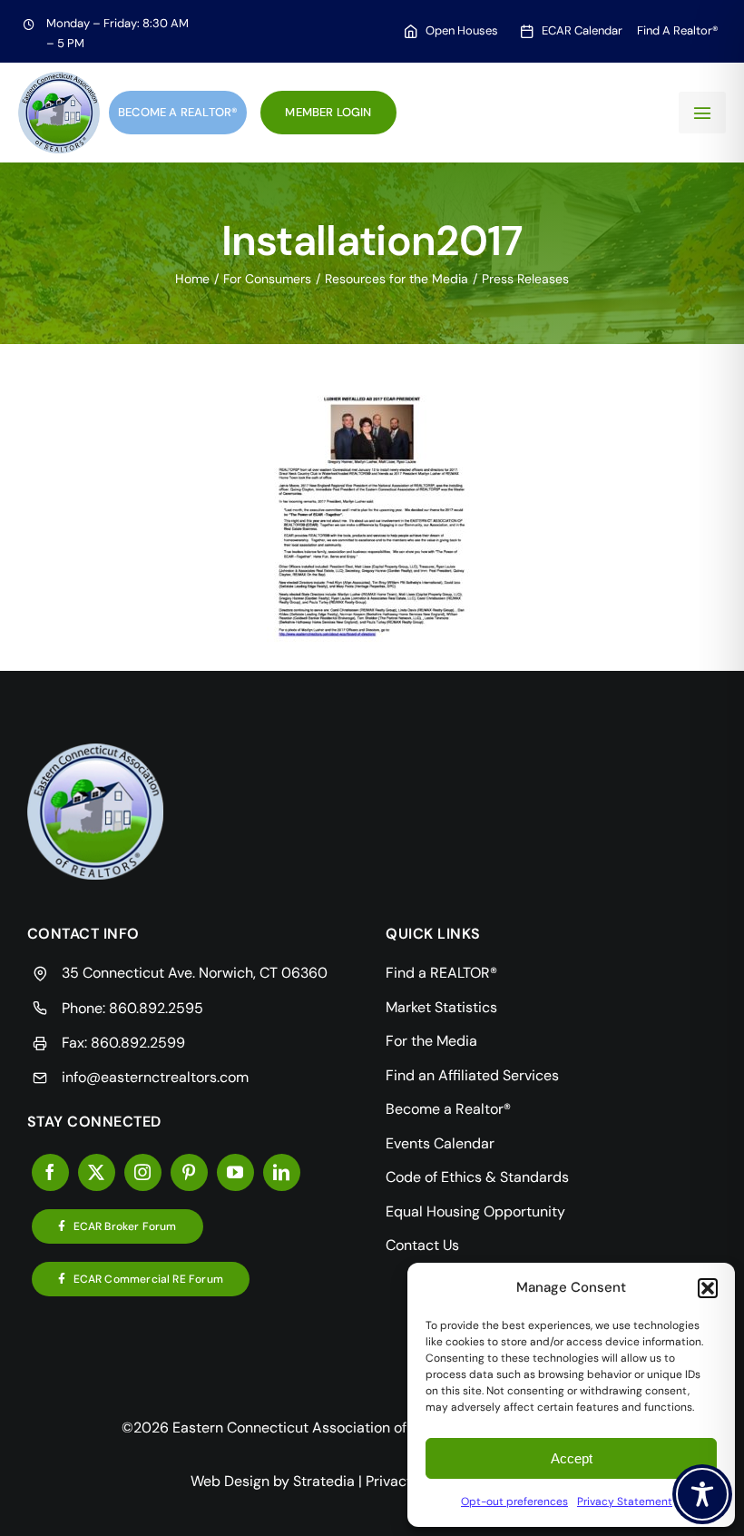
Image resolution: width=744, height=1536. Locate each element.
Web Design (230, 1481)
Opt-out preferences (514, 1501)
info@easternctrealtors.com (155, 1077)
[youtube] (235, 1172)
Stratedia (324, 1481)
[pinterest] (189, 1172)
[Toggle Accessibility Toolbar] (702, 1494)
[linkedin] (281, 1172)
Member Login (328, 112)
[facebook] (50, 1172)
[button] (708, 1288)
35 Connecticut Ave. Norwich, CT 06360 (195, 972)
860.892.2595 (156, 1008)
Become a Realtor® (178, 112)
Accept (571, 1458)
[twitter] (96, 1172)
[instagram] (143, 1172)
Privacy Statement (624, 1501)
